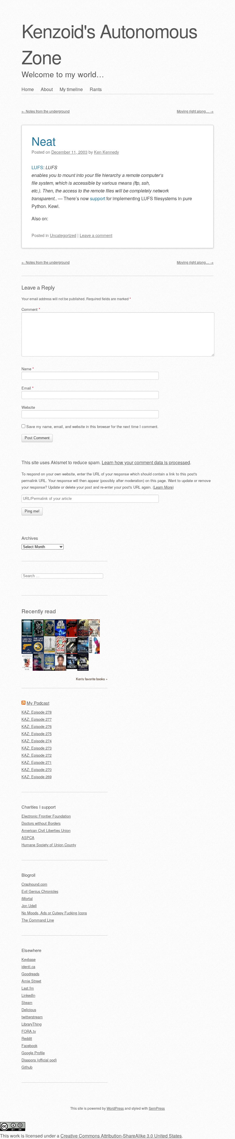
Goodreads (30, 973)
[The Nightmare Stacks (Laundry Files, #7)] (49, 669)
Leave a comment (96, 235)
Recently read (38, 611)
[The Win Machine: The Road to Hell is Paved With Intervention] (60, 653)
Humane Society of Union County (48, 844)
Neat (44, 140)
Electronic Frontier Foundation (46, 816)
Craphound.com (34, 884)
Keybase (28, 959)
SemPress (157, 1108)
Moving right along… (195, 111)
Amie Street (31, 981)
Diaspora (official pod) (39, 1060)
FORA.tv (28, 1031)
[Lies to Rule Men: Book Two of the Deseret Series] (27, 653)
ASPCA (27, 837)
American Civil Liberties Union (45, 830)
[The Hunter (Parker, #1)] (71, 635)
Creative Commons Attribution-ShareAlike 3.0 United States (121, 1135)
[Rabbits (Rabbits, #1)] (94, 652)
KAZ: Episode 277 (36, 719)
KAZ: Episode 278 (36, 712)
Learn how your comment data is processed (146, 462)
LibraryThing (31, 1024)
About (47, 89)
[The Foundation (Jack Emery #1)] (71, 667)
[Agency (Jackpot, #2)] (60, 669)
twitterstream (32, 1016)
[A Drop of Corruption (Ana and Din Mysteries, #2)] (38, 635)
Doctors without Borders (40, 823)
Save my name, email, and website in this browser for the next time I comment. (92, 426)
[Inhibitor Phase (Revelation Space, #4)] (83, 652)
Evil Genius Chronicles (39, 891)
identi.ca (28, 966)
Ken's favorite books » (91, 679)
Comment (30, 309)
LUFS (37, 167)
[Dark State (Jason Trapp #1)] (60, 636)
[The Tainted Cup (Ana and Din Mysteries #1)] (49, 634)
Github (26, 1067)
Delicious (28, 1009)
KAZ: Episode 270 (36, 769)
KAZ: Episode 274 (36, 740)
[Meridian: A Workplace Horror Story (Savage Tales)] (27, 636)
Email (27, 388)
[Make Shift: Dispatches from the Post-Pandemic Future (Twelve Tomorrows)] (38, 669)
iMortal (27, 898)
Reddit (26, 1038)
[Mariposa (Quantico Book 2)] (71, 652)
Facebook (29, 1045)
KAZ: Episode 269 (36, 776)
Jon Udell (29, 905)
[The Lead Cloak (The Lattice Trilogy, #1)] (83, 669)
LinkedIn (28, 995)
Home (27, 89)
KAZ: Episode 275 (36, 733)
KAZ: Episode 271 (36, 762)
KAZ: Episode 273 (36, 748)
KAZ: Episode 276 (36, 726)
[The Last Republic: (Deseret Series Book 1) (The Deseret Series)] (38, 653)
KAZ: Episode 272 (36, 755)
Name (27, 368)
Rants (96, 89)
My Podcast (38, 703)
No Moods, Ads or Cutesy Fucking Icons (54, 913)
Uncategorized (63, 235)
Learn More (163, 487)
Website (28, 407)
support (97, 198)
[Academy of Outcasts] (83, 634)
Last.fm (27, 988)
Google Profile (33, 1052)
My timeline (71, 89)
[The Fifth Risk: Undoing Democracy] (27, 669)
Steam (26, 1002)
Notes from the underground (45, 111)
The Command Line (37, 920)
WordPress (115, 1108)
